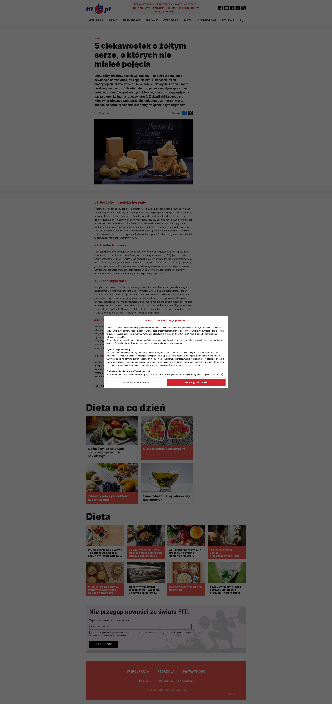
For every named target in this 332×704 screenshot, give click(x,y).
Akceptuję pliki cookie (196, 382)
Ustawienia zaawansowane (136, 382)
